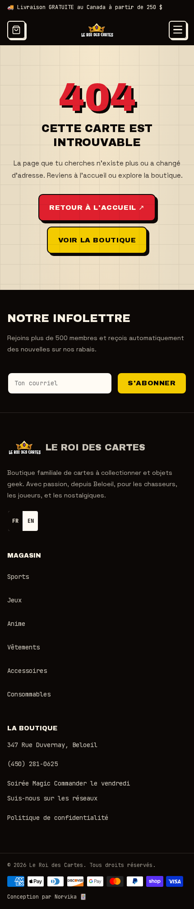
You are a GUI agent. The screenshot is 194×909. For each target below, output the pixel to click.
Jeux (14, 600)
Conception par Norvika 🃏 (47, 896)
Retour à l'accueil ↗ (97, 207)
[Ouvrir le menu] (178, 30)
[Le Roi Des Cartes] (97, 30)
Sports (18, 577)
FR (15, 521)
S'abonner (152, 383)
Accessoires (27, 671)
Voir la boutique (97, 240)
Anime (16, 624)
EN (31, 521)
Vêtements (23, 647)
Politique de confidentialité (57, 818)
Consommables (29, 694)
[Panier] (16, 30)
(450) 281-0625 (32, 764)
